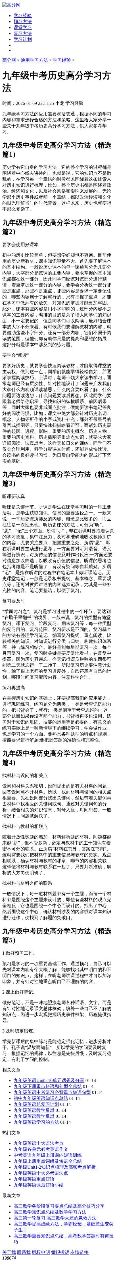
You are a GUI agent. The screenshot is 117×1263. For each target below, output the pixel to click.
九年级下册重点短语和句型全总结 (48, 1086)
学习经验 (23, 15)
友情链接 (79, 1252)
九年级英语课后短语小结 (39, 1185)
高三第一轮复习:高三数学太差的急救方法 (55, 1218)
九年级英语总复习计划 (36, 1104)
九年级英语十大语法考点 (39, 1143)
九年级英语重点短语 (34, 1179)
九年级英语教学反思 (34, 1110)
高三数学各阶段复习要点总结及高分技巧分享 (59, 1206)
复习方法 (23, 33)
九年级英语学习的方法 (36, 1122)
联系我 (24, 1252)
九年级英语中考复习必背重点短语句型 (52, 1092)
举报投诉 (60, 1252)
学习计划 (23, 39)
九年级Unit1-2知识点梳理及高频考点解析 (55, 1167)
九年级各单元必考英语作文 (41, 1149)
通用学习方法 (34, 60)
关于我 (9, 1252)
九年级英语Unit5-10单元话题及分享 (49, 1080)
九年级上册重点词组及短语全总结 (48, 1161)
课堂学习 (23, 27)
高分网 (9, 60)
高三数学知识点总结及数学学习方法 (50, 1212)
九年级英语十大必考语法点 (41, 1173)
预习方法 (23, 21)
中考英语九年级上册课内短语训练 (48, 1155)
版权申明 (41, 1252)
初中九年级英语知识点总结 (41, 1098)
